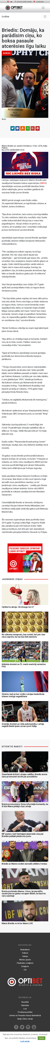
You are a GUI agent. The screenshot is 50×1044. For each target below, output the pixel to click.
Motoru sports (25, 960)
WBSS (43, 183)
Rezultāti (25, 1002)
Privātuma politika (25, 1012)
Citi (25, 970)
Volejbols (25, 966)
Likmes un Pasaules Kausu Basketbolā (25, 1015)
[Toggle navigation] (43, 7)
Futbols (25, 953)
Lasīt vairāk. (25, 1041)
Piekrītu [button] (41, 1038)
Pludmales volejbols (25, 963)
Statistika (25, 1005)
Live (25, 1009)
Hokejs (25, 956)
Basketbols (25, 950)
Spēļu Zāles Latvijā (25, 1019)
